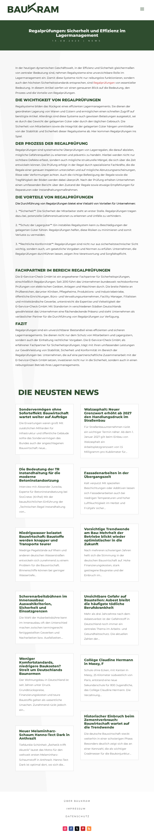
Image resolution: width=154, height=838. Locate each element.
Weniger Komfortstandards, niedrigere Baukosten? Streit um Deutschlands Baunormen (40, 666)
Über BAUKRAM (77, 801)
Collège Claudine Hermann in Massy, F (108, 662)
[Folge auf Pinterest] (83, 828)
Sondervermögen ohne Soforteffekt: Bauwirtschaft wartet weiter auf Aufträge (44, 413)
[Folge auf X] (77, 828)
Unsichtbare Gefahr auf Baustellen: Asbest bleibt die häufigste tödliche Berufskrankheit (107, 602)
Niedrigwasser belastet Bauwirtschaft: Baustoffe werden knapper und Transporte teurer (41, 538)
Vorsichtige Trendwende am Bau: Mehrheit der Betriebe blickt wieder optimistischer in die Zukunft (106, 536)
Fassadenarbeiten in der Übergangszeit (106, 475)
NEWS (95, 41)
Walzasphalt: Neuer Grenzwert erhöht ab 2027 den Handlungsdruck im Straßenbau (107, 415)
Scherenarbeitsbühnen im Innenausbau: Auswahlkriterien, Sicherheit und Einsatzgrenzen (43, 603)
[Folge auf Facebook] (71, 828)
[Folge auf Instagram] (65, 828)
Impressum (76, 808)
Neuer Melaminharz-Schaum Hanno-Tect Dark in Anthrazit (44, 735)
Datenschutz (78, 816)
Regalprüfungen (104, 82)
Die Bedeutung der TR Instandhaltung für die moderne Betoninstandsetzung (39, 474)
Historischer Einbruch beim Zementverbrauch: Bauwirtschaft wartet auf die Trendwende (109, 721)
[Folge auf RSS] (89, 828)
